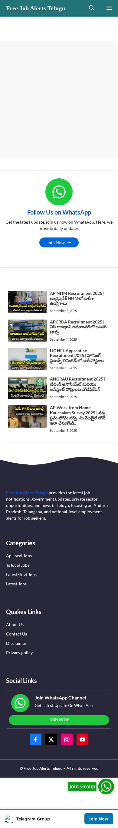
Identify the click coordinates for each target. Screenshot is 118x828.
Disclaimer (16, 643)
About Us (15, 624)
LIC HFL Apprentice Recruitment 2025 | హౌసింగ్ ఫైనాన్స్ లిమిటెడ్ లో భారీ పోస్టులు (77, 355)
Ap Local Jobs (19, 555)
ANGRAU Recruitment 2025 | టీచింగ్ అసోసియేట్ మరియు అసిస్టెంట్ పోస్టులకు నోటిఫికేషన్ (77, 384)
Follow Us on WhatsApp (59, 212)
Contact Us (16, 633)
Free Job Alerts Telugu (35, 8)
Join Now (98, 819)
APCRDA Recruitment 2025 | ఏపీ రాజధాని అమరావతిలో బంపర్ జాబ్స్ (78, 327)
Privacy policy (19, 652)
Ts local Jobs (17, 565)
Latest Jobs (16, 583)
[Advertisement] (59, 99)
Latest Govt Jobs (21, 574)
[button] (91, 8)
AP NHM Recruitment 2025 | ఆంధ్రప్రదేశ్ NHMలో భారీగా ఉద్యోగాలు (77, 298)
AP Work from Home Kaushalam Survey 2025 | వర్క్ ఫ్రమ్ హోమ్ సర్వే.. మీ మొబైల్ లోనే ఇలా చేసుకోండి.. (78, 415)
